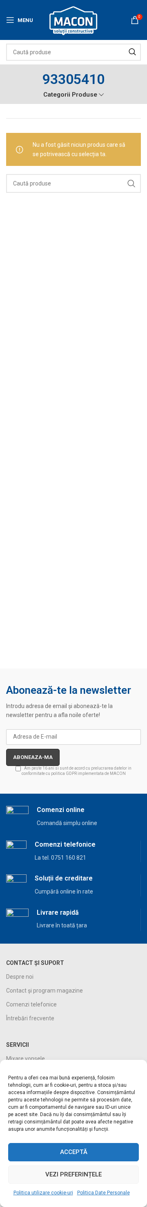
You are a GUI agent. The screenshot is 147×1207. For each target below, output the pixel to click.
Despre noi (19, 976)
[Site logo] (73, 19)
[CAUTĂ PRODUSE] (132, 52)
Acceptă (73, 1152)
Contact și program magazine (44, 990)
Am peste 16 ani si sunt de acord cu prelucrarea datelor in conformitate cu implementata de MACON (77, 771)
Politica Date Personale (103, 1193)
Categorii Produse (70, 95)
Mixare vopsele (25, 1058)
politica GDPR (64, 773)
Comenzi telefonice (31, 1004)
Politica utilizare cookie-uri (43, 1193)
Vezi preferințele (73, 1174)
